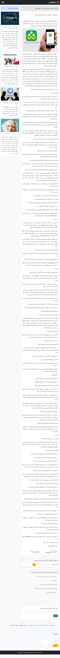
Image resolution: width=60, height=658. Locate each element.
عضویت (55, 645)
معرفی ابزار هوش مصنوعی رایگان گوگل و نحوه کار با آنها (11, 27)
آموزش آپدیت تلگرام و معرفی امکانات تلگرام (10, 103)
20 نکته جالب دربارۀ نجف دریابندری (10, 134)
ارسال (55, 616)
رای (34, 565)
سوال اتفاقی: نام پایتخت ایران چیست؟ (48, 608)
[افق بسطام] (53, 2)
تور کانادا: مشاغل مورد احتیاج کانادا (11, 66)
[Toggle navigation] (3, 2)
